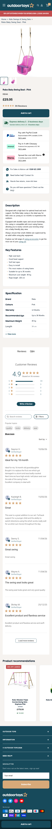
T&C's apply (22, 138)
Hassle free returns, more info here (23, 181)
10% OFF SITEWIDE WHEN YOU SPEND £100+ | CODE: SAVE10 (26, 13)
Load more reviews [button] (26, 641)
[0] (47, 5)
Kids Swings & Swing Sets (20, 19)
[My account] (42, 5)
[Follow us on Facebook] (5, 801)
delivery (27, 428)
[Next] (48, 51)
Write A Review (26, 404)
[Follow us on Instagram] (16, 801)
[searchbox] (18, 416)
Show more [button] (9, 434)
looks (18, 428)
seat (35, 428)
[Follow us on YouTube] (21, 801)
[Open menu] (4, 5)
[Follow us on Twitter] (10, 801)
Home (3, 19)
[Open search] (38, 5)
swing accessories (31, 239)
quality (9, 428)
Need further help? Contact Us (22, 175)
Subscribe (26, 784)
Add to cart (26, 113)
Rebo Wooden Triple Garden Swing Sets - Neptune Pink (20, 702)
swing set (22, 242)
